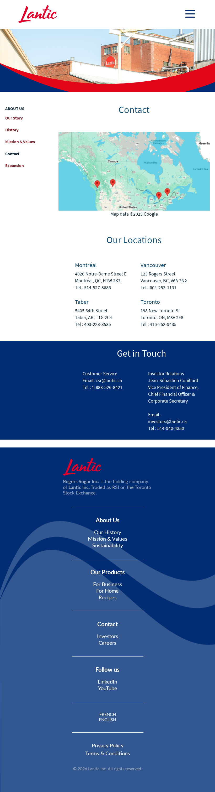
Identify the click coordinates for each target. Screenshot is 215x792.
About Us (108, 520)
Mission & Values (20, 141)
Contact (12, 153)
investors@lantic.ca (167, 421)
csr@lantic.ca (109, 380)
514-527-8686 (97, 287)
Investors (107, 636)
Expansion (14, 165)
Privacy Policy (107, 745)
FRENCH (107, 714)
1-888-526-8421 (107, 387)
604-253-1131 (163, 287)
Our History (107, 532)
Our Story (14, 118)
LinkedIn (107, 682)
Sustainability (107, 545)
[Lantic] (37, 14)
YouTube (107, 688)
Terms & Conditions (107, 753)
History (12, 129)
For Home (107, 591)
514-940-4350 (170, 428)
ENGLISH (107, 720)
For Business (107, 584)
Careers (107, 643)
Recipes (108, 597)
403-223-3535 (97, 324)
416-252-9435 (163, 324)
